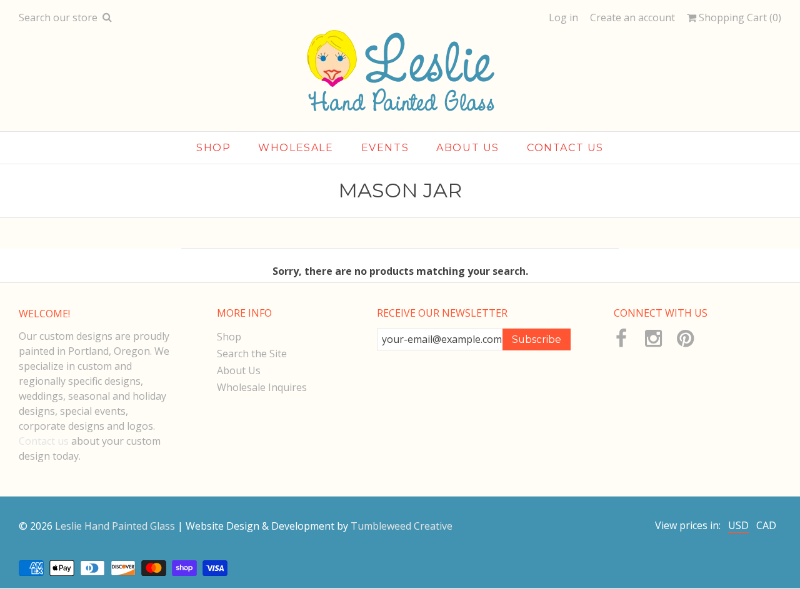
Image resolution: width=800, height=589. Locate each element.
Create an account (632, 17)
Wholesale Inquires (262, 387)
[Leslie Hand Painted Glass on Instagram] (653, 339)
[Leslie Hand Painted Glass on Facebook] (621, 339)
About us (467, 148)
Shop (213, 148)
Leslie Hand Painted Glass (115, 526)
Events (385, 148)
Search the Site (252, 353)
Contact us (44, 441)
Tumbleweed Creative (401, 526)
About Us (239, 370)
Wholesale (295, 148)
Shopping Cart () (738, 17)
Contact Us (565, 148)
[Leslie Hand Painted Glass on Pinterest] (684, 339)
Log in (563, 17)
